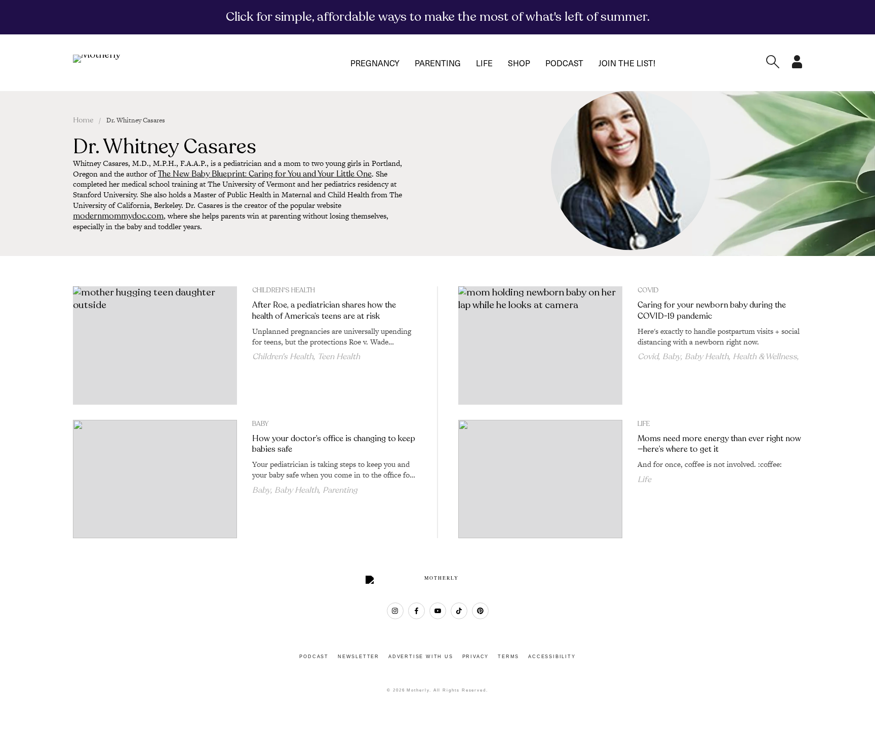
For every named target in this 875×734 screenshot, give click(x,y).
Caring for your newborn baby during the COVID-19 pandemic (712, 310)
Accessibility (551, 656)
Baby (671, 356)
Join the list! (627, 63)
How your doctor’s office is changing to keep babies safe (333, 444)
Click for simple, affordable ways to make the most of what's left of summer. (438, 16)
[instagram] (395, 610)
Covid (648, 290)
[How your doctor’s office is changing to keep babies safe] (155, 479)
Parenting (438, 63)
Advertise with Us (420, 656)
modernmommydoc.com (118, 216)
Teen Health (338, 356)
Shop (519, 63)
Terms (508, 656)
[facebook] (416, 610)
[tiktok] (459, 610)
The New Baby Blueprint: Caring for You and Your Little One (265, 174)
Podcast (564, 63)
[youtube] (437, 610)
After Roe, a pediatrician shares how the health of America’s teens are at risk (324, 310)
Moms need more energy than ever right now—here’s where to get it (719, 444)
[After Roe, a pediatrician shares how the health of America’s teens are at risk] (155, 345)
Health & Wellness (765, 356)
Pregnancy (375, 63)
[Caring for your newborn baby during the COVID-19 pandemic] (540, 345)
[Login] (797, 65)
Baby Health (707, 356)
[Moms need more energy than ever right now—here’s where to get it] (540, 479)
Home (83, 120)
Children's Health (283, 290)
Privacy (475, 656)
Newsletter (358, 656)
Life (484, 63)
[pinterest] (480, 610)
